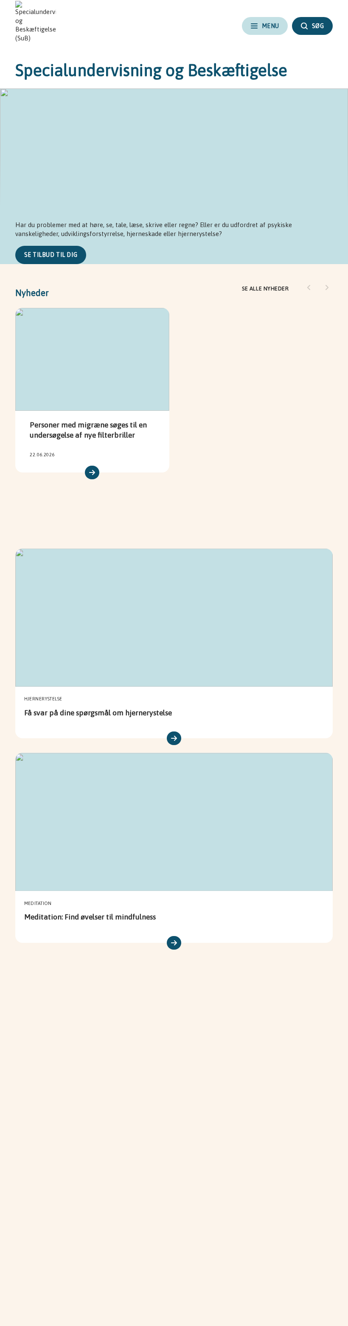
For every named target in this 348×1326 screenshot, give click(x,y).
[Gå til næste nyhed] (327, 287)
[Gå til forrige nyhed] (309, 287)
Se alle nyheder (265, 288)
